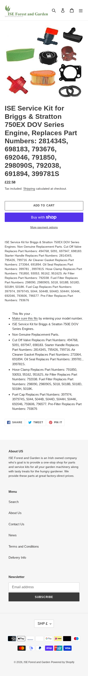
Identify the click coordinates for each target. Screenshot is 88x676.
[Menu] (80, 10)
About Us (15, 513)
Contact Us (16, 524)
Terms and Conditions (24, 546)
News (13, 535)
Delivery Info (17, 557)
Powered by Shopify (62, 662)
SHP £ (43, 623)
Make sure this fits (25, 318)
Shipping (29, 188)
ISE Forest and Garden (37, 662)
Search (14, 502)
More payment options (44, 227)
